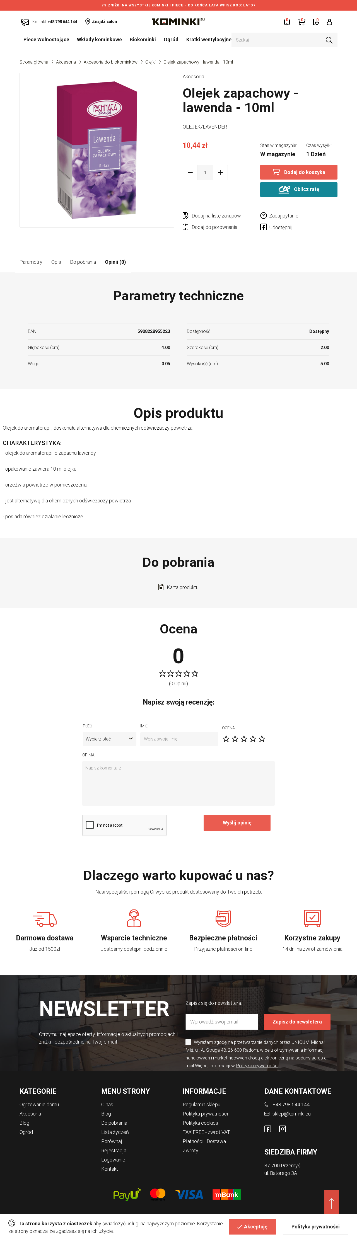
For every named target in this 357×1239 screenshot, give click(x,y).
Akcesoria (66, 62)
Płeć (87, 726)
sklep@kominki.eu (291, 1114)
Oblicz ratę (306, 189)
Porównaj (111, 1141)
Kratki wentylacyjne (208, 39)
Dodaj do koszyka (304, 172)
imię (144, 726)
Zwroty (190, 1150)
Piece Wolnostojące (46, 39)
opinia (88, 755)
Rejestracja (113, 1150)
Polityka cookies (200, 1123)
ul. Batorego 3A (280, 1173)
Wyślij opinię (237, 823)
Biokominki (143, 39)
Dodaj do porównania (214, 227)
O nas (107, 1104)
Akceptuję (255, 1227)
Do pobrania (83, 262)
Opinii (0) (115, 262)
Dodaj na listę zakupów (216, 216)
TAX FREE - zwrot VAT (206, 1132)
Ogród (171, 39)
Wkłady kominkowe (99, 39)
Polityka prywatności (315, 1227)
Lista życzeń (115, 1132)
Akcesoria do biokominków (111, 62)
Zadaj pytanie (283, 216)
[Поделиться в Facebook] (264, 228)
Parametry (31, 262)
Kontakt (109, 1169)
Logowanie (113, 1160)
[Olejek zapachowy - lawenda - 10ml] (97, 150)
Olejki (150, 62)
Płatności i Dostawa (204, 1141)
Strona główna (34, 62)
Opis (56, 262)
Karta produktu (183, 587)
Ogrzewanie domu (39, 1104)
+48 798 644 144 (291, 1104)
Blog (24, 1123)
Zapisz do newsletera (297, 1022)
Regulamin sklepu (201, 1104)
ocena (228, 728)
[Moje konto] (329, 22)
